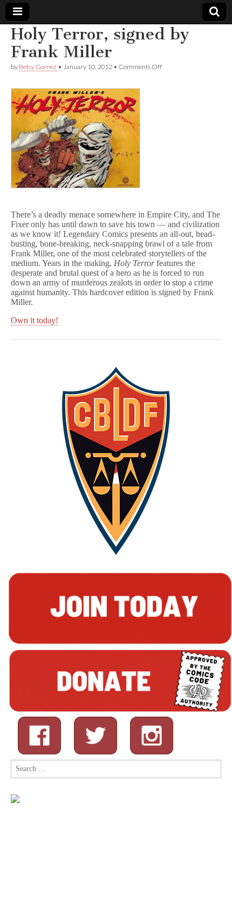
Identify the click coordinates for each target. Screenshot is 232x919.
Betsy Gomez (38, 67)
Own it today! (34, 320)
